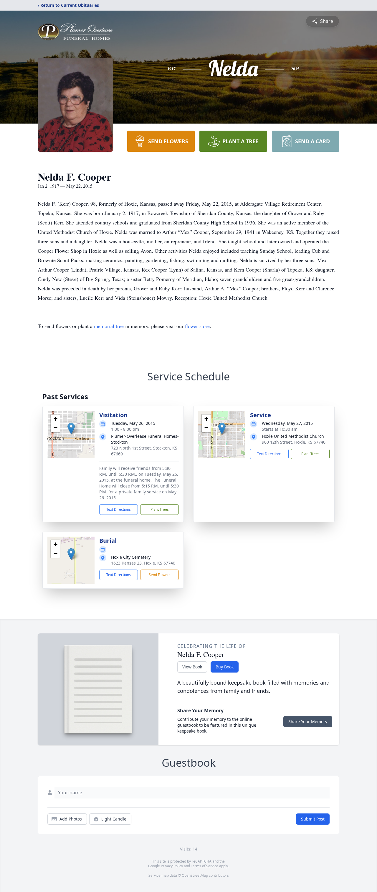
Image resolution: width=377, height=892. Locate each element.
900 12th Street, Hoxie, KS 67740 (293, 442)
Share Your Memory (307, 721)
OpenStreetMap (195, 875)
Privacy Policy (172, 865)
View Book (192, 667)
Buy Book (225, 667)
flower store (197, 325)
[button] (71, 428)
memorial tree (109, 325)
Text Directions (118, 509)
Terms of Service (204, 865)
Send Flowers (160, 574)
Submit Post (313, 819)
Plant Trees (160, 509)
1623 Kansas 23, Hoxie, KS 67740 (143, 563)
